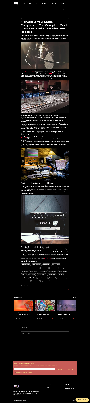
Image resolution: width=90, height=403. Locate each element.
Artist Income (52, 277)
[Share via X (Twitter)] (24, 285)
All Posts (16, 8)
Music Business (44, 268)
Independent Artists (36, 264)
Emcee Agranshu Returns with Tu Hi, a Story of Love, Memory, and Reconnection (65, 313)
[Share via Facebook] (21, 285)
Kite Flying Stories (64, 8)
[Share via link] (31, 285)
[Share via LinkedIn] (27, 285)
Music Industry (46, 264)
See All (74, 297)
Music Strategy (25, 277)
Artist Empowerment (26, 264)
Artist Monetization (35, 8)
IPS (48, 387)
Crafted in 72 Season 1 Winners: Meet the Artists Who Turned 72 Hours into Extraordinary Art (44, 313)
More (72, 8)
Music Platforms (53, 268)
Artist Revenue (36, 268)
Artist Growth (24, 274)
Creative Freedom (42, 274)
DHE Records (61, 274)
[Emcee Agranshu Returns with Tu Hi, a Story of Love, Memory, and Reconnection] (66, 305)
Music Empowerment (61, 277)
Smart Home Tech (54, 8)
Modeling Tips (44, 8)
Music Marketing (43, 271)
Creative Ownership (26, 268)
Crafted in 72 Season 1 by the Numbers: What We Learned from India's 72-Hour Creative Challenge (23, 313)
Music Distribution (53, 271)
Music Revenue (35, 281)
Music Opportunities (42, 277)
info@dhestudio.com (69, 388)
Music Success (62, 271)
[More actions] (68, 18)
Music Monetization (56, 264)
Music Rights (33, 277)
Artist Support (32, 274)
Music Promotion (33, 271)
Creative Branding (24, 8)
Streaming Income (63, 268)
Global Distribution (52, 274)
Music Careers (25, 271)
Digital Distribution (45, 281)
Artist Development (26, 281)
